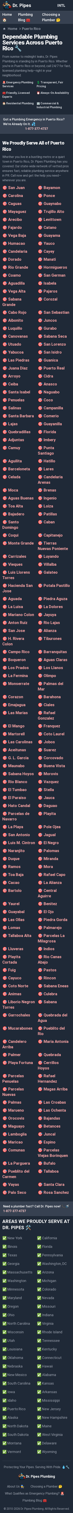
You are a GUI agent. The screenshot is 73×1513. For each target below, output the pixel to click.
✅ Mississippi (48, 1400)
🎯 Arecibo (12, 219)
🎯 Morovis (48, 773)
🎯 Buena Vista (51, 765)
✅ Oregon (10, 1306)
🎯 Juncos (47, 320)
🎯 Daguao (47, 805)
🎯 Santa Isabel (16, 392)
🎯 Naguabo (49, 392)
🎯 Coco (45, 400)
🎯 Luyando (48, 556)
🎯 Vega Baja (14, 235)
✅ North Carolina (16, 1323)
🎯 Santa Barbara (18, 416)
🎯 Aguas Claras (52, 659)
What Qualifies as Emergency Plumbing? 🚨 (34, 1493)
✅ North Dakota (15, 1426)
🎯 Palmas (11, 1102)
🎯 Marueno (13, 1110)
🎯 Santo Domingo (10, 525)
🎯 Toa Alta (12, 506)
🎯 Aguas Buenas (18, 498)
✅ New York (12, 1238)
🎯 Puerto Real (51, 368)
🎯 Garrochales (16, 1015)
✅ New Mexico (14, 1375)
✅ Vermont (11, 1452)
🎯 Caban (46, 522)
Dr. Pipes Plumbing (32, 1508)
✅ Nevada (45, 1298)
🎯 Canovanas (15, 336)
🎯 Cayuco (11, 978)
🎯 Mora (45, 866)
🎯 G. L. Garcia (15, 758)
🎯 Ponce (46, 195)
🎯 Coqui (10, 535)
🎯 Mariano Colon (18, 614)
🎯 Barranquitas (52, 651)
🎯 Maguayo (13, 1126)
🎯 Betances (49, 1126)
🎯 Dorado (11, 259)
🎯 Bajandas (49, 1118)
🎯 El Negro (48, 842)
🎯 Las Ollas (13, 919)
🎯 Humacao (13, 243)
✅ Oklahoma (12, 1358)
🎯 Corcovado (50, 758)
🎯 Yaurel (10, 903)
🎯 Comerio (48, 416)
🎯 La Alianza (50, 882)
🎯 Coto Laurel (51, 734)
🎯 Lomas (11, 927)
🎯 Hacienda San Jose (17, 588)
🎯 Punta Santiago (46, 450)
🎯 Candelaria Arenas (50, 480)
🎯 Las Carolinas (17, 742)
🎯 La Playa (12, 826)
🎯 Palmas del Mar (50, 686)
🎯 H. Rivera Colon (13, 641)
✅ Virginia (45, 1323)
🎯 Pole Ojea (49, 826)
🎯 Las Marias (15, 712)
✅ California (47, 1238)
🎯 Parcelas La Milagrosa (51, 938)
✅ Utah (8, 1341)
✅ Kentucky (47, 1349)
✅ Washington (14, 1281)
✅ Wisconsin (13, 1332)
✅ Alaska (10, 1417)
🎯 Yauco (46, 243)
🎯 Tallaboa (48, 1171)
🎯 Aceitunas (14, 750)
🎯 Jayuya (47, 614)
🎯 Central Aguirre (47, 893)
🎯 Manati (47, 259)
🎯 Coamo (11, 275)
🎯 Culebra (47, 994)
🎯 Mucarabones (17, 1028)
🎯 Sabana (47, 1002)
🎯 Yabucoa (13, 352)
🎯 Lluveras (12, 948)
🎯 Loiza (45, 506)
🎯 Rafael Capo (51, 874)
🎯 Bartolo (12, 890)
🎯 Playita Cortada (11, 959)
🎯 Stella (46, 789)
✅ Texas (9, 1255)
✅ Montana (11, 1443)
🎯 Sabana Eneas (53, 986)
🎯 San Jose (13, 630)
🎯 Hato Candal (16, 805)
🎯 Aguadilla (13, 283)
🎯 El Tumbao (14, 789)
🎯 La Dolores (50, 606)
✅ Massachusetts (17, 1272)
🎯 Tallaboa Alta (16, 935)
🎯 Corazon (12, 697)
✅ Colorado (46, 1289)
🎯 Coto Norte (15, 986)
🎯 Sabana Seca (52, 336)
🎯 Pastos (47, 970)
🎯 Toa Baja (13, 874)
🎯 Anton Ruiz (14, 622)
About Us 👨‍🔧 (15, 1486)
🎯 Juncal (46, 1134)
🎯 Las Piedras (15, 360)
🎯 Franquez (49, 726)
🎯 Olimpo (47, 675)
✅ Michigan (46, 1281)
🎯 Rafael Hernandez (47, 1079)
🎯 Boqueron (14, 659)
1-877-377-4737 (36, 129)
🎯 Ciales (46, 704)
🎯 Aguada (12, 598)
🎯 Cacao (10, 882)
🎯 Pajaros (47, 291)
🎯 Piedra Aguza (52, 598)
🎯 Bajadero (13, 514)
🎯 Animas (11, 994)
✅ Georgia (10, 1264)
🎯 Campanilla (50, 408)
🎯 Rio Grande (15, 267)
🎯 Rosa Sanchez (53, 1192)
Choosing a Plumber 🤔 (46, 1486)
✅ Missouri (46, 1306)
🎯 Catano (47, 227)
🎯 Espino (46, 1142)
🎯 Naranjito (13, 850)
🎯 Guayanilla (50, 424)
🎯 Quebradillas (16, 432)
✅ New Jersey (49, 1409)
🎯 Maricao (12, 1142)
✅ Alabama (46, 1375)
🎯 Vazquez (48, 781)
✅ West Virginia (50, 1435)
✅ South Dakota (15, 1435)
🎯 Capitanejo (50, 535)
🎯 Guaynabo (49, 203)
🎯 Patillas (47, 514)
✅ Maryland (12, 1298)
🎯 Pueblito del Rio (51, 1031)
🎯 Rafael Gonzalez (46, 715)
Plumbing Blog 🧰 (34, 1500)
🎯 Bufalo (46, 1163)
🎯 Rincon (47, 978)
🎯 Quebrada (49, 1054)
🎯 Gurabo (47, 328)
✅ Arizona (45, 1272)
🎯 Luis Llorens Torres (16, 575)
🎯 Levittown (49, 219)
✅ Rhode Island (49, 1332)
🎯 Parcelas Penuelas (13, 1079)
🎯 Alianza (47, 630)
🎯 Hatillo (46, 461)
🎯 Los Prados (15, 667)
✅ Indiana (45, 1315)
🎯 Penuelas (13, 400)
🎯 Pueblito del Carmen (15, 1174)
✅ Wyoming (47, 1452)
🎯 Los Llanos (50, 667)
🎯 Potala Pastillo (54, 585)
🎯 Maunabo (13, 765)
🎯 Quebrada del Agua (52, 1018)
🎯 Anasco (47, 384)
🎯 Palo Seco (14, 1192)
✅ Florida (44, 1247)
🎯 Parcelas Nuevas (13, 1092)
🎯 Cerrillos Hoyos (48, 1065)
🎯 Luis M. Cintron (18, 842)
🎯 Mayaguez (14, 211)
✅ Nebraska (12, 1366)
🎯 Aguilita (12, 461)
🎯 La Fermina (15, 675)
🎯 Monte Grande (18, 543)
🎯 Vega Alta (14, 291)
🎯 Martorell (13, 734)
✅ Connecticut (49, 1358)
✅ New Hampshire (52, 1417)
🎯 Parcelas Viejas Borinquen (53, 1153)
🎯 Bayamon (49, 187)
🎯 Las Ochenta (52, 1110)
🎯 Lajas (10, 424)
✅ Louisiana (12, 1349)
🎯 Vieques (12, 564)
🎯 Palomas (48, 850)
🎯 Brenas (47, 490)
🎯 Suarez (47, 750)
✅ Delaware (47, 1443)
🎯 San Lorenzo (52, 344)
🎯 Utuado (11, 344)
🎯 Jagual (47, 834)
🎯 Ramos (11, 866)
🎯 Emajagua (14, 704)
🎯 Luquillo (12, 328)
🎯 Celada (11, 477)
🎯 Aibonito (12, 320)
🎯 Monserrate (15, 683)
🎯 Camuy (11, 447)
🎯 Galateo (48, 572)
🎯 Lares (46, 469)
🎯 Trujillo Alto (51, 211)
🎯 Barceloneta (16, 469)
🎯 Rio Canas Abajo (50, 959)
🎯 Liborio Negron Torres (18, 1005)
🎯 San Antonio (16, 834)
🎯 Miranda (48, 858)
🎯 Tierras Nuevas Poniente (53, 546)
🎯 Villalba (47, 564)
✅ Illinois (9, 1247)
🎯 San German (51, 275)
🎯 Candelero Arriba (14, 1044)
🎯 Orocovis (13, 1118)
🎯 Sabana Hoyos (18, 773)
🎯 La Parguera (16, 1163)
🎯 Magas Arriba (53, 1089)
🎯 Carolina (12, 195)
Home (12, 29)
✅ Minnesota (13, 1289)
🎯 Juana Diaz (15, 368)
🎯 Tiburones (50, 638)
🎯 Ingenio (47, 498)
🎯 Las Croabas (52, 1102)
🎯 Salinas (11, 408)
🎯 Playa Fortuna (17, 1062)
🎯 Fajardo (12, 227)
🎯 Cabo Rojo (14, 312)
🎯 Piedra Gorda (52, 919)
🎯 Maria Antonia (53, 1041)
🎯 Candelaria (14, 251)
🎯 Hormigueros (52, 267)
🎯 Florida (47, 432)
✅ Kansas (45, 1383)
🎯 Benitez (47, 903)
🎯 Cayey (46, 251)
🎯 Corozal (47, 299)
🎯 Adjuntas (13, 440)
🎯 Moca (10, 490)
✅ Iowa (8, 1392)
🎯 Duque (10, 858)
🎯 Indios (46, 948)
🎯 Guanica (48, 360)
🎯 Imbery (47, 440)
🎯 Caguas (12, 203)
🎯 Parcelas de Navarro (15, 816)
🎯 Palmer (11, 1054)
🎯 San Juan (13, 187)
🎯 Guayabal (13, 911)
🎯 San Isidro (50, 352)
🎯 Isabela (47, 283)
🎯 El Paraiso (14, 797)
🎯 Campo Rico (16, 651)
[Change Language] (62, 5)
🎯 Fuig (9, 970)
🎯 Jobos (46, 742)
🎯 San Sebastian (53, 312)
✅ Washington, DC (52, 1264)
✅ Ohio (8, 1315)
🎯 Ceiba (10, 384)
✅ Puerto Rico (14, 1409)
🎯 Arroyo (11, 376)
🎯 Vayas (10, 1184)
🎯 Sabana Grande (11, 302)
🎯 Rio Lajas (49, 622)
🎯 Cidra (45, 376)
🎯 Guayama (49, 235)
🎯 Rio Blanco (14, 781)
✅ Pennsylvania (50, 1255)
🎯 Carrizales (14, 556)
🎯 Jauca (46, 797)
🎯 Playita (47, 813)
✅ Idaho (9, 1400)
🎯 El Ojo (46, 911)
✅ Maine (44, 1426)
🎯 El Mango (13, 726)
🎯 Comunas (13, 1150)
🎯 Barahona (49, 697)
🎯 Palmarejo (50, 927)
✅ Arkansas (47, 1392)
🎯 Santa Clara (51, 1184)
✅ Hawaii (45, 1366)
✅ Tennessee (48, 1341)
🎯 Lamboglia (14, 1134)
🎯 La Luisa (12, 606)
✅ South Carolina (16, 1383)
